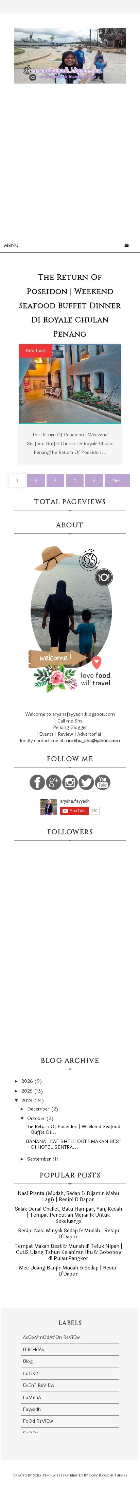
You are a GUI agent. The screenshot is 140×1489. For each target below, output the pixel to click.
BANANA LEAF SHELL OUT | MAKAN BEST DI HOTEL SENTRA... (73, 1144)
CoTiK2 (30, 1373)
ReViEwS (36, 350)
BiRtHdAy (33, 1349)
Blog (28, 1361)
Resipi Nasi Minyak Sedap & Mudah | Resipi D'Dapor (68, 1234)
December (39, 1109)
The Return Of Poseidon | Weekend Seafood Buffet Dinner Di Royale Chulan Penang (70, 305)
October (36, 1118)
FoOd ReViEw (38, 1421)
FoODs (30, 1433)
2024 (27, 1100)
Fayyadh (32, 1409)
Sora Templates (46, 1475)
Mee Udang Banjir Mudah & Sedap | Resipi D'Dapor (68, 1271)
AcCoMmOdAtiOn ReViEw (51, 1337)
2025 (27, 1091)
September (39, 1159)
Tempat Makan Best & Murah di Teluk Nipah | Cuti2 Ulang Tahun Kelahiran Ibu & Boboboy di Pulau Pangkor (68, 1252)
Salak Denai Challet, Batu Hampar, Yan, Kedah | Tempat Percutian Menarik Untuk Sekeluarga (68, 1215)
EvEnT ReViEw (38, 1385)
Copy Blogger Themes (108, 1475)
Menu (11, 246)
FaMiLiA (32, 1397)
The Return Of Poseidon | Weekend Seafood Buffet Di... (73, 1129)
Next (117, 480)
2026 (27, 1081)
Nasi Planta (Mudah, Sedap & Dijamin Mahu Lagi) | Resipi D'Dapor (68, 1197)
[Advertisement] (70, 155)
